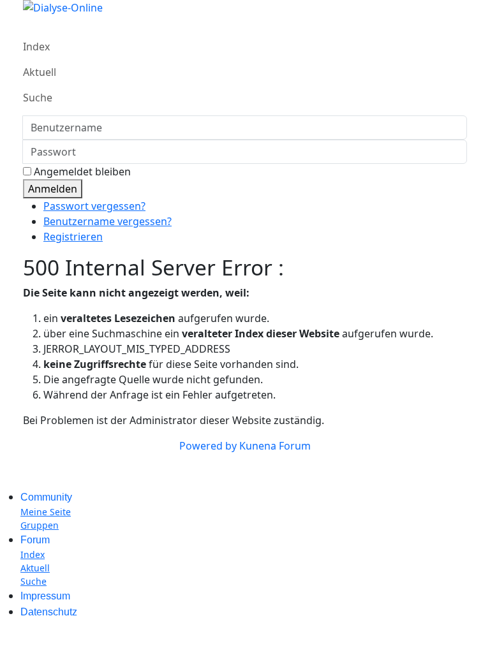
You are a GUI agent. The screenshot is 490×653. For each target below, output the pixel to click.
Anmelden (52, 189)
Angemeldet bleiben (82, 172)
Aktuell (39, 72)
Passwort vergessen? (94, 206)
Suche (37, 98)
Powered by (208, 446)
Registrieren (73, 237)
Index (36, 47)
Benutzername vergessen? (107, 221)
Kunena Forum (275, 446)
